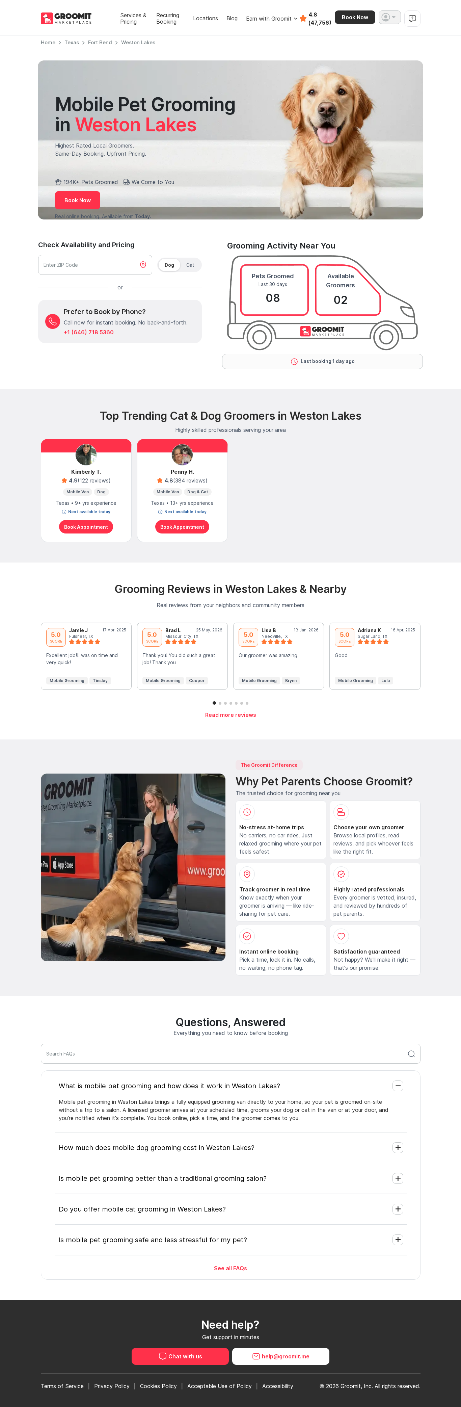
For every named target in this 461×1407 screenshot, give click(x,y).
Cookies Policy (158, 1386)
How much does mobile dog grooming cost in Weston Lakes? (156, 1148)
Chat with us (185, 1356)
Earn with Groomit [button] (269, 18)
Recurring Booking (167, 18)
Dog (169, 265)
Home (48, 42)
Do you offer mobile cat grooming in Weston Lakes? (142, 1209)
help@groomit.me (285, 1356)
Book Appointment (86, 527)
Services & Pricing (133, 18)
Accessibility (277, 1386)
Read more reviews (230, 714)
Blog (232, 18)
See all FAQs (230, 1268)
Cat (190, 265)
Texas (71, 42)
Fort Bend (100, 42)
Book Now (355, 17)
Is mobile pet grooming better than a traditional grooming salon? (163, 1178)
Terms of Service (62, 1386)
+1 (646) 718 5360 (89, 332)
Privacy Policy (112, 1386)
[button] (390, 17)
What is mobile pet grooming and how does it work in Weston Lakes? (169, 1086)
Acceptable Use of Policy (219, 1386)
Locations (205, 18)
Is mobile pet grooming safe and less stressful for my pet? (153, 1240)
